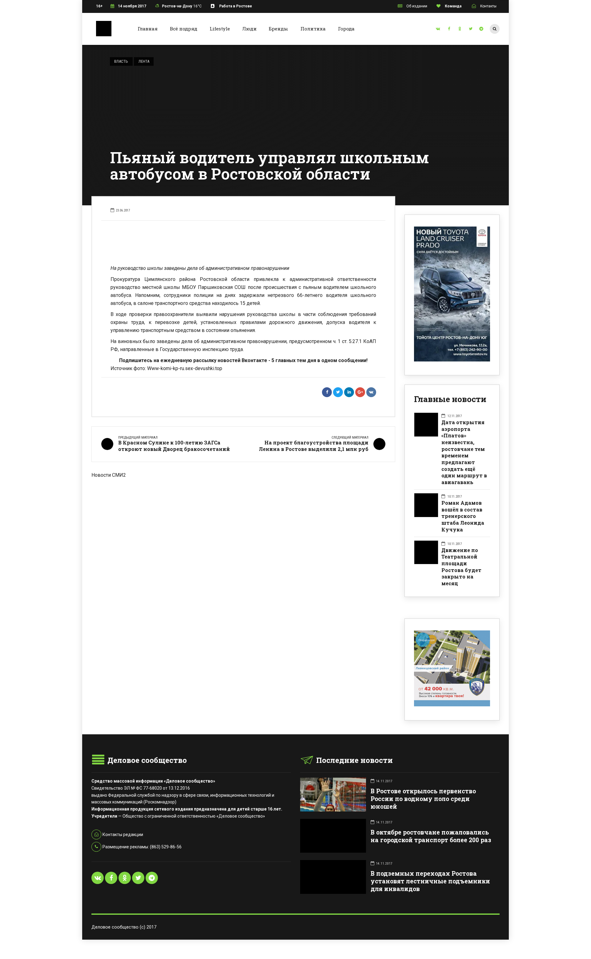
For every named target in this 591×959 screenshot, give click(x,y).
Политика (313, 29)
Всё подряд (183, 29)
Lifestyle (220, 29)
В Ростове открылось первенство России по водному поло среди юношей (423, 798)
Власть (121, 61)
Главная (148, 29)
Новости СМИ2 (108, 475)
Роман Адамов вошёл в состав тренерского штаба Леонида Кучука (462, 516)
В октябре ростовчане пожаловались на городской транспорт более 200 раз (431, 836)
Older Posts (243, 510)
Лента (144, 61)
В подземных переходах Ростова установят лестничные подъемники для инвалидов (430, 881)
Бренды (278, 29)
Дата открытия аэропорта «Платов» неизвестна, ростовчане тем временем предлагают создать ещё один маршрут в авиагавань (464, 452)
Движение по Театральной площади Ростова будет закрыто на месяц (461, 566)
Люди (249, 29)
